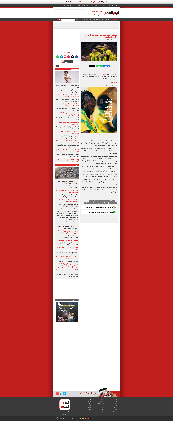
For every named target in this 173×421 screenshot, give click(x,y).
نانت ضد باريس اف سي (109, 201)
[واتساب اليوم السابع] (57, 56)
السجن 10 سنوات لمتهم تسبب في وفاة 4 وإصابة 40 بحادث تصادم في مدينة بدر (96, 19)
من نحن (69, 414)
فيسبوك (105, 66)
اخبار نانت (94, 203)
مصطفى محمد (103, 74)
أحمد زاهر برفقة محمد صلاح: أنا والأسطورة (68, 240)
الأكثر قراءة (76, 165)
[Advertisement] (86, 376)
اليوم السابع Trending (74, 69)
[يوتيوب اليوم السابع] (65, 56)
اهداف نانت (87, 203)
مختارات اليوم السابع (74, 300)
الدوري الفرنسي (113, 203)
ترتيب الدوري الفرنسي (102, 203)
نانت (92, 74)
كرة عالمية (108, 31)
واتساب (98, 66)
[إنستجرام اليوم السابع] (68, 56)
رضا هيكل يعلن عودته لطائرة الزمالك (69, 208)
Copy (58, 66)
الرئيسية (115, 31)
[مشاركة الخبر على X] (92, 66)
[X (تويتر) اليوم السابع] (72, 56)
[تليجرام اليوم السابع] (61, 56)
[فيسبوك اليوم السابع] (76, 56)
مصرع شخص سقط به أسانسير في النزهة (68, 261)
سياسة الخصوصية (63, 414)
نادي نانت (101, 201)
